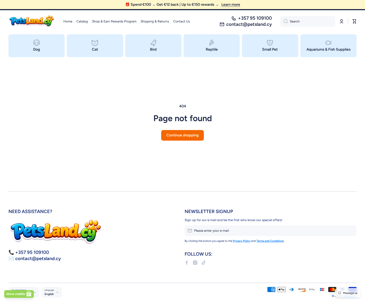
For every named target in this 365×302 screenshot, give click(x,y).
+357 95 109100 (255, 18)
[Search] (284, 21)
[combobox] (307, 21)
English (49, 294)
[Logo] (31, 21)
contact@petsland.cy (249, 24)
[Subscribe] (351, 230)
